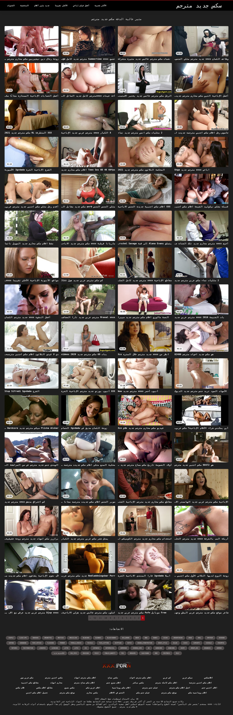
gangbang (23, 643)
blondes (98, 638)
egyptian (118, 643)
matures (14, 648)
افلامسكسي (208, 678)
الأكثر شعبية (101, 5)
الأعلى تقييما (61, 5)
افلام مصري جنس (114, 683)
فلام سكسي (20, 688)
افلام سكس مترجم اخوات (140, 678)
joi (85, 648)
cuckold (209, 643)
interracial (109, 648)
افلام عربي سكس (93, 688)
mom (156, 653)
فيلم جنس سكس (143, 693)
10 (105, 618)
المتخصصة (24, 5)
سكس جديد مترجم (127, 707)
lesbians (55, 648)
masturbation (28, 648)
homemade (123, 648)
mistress (166, 653)
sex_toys (73, 653)
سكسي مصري (69, 688)
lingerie (42, 648)
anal (199, 638)
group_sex (194, 648)
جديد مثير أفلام (41, 5)
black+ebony (111, 638)
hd (149, 648)
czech (185, 643)
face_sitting (104, 643)
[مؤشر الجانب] (116, 665)
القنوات (11, 5)
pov (122, 653)
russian (86, 653)
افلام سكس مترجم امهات (85, 678)
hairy (183, 648)
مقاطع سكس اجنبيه (30, 683)
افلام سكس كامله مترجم (166, 683)
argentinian (178, 638)
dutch (129, 643)
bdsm (137, 638)
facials (90, 643)
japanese (96, 648)
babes (155, 638)
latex (76, 648)
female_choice (76, 643)
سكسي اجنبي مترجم (53, 678)
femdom (62, 643)
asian (165, 638)
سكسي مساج (113, 678)
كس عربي (167, 678)
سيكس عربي (187, 678)
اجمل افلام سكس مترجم (179, 688)
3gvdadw (222, 638)
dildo (175, 643)
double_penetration (145, 643)
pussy (97, 653)
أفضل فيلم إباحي (81, 5)
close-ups (23, 638)
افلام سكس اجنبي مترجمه (200, 683)
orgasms (133, 653)
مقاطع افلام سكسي (44, 688)
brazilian (73, 638)
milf (177, 653)
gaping (11, 643)
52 (95, 618)
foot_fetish (36, 643)
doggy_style (162, 643)
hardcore (159, 648)
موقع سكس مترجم (169, 693)
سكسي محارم (92, 693)
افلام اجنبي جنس (209, 688)
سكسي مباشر (138, 683)
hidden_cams (137, 648)
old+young (145, 653)
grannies (207, 648)
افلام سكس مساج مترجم (84, 683)
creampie (221, 643)
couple (10, 638)
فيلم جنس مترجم (150, 688)
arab (190, 638)
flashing (50, 643)
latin (66, 648)
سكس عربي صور (26, 678)
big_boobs (125, 638)
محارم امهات (56, 683)
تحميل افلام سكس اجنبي (37, 693)
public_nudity (110, 653)
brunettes (48, 638)
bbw (146, 638)
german (219, 648)
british (61, 638)
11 (100, 618)
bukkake (35, 638)
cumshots (196, 643)
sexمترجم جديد (59, 653)
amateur (210, 638)
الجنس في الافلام (117, 693)
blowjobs (86, 638)
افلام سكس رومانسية (121, 688)
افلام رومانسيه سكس (198, 693)
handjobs (171, 648)
